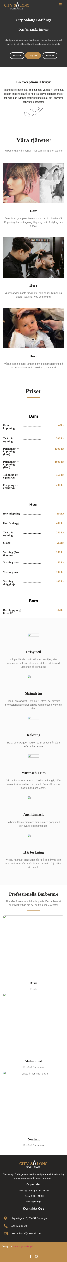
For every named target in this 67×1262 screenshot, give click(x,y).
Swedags (18, 1246)
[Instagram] (36, 1256)
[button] (60, 5)
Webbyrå (29, 1246)
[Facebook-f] (30, 1256)
